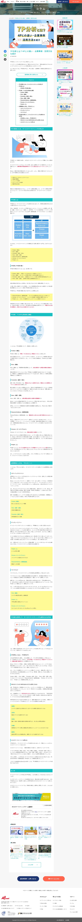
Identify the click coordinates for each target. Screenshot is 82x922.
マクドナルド (23, 112)
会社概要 (67, 920)
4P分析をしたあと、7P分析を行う (28, 118)
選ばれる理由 (44, 903)
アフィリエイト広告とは (46, 900)
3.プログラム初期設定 (58, 906)
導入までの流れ (23, 1)
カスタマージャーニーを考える (27, 122)
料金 (27, 1)
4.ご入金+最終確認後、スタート (60, 909)
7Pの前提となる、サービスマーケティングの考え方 (31, 84)
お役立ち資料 (42, 1)
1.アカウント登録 (57, 900)
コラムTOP (30, 864)
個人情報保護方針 (60, 920)
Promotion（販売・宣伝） (26, 96)
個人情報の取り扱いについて (8, 908)
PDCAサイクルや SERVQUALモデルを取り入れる (32, 120)
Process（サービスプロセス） (27, 102)
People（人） (23, 104)
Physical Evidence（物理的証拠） (28, 100)
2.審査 (55, 903)
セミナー (37, 1)
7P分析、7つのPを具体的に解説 (26, 90)
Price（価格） (23, 94)
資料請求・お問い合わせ (63, 1)
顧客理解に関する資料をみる (31, 74)
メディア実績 (44, 906)
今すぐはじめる (75, 1)
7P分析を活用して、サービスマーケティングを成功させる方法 (32, 115)
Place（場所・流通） (25, 98)
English (27, 905)
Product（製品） (24, 92)
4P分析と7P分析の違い (25, 88)
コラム (47, 1)
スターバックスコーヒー (26, 108)
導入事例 (17, 1)
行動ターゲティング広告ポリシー (25, 908)
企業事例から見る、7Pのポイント (27, 106)
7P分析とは (21, 86)
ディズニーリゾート (25, 110)
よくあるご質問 (32, 1)
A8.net (36, 811)
